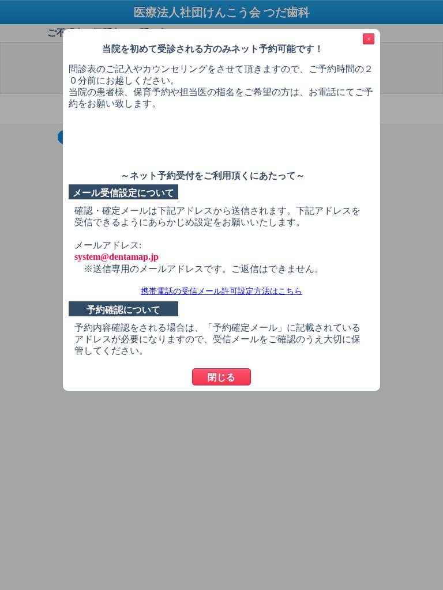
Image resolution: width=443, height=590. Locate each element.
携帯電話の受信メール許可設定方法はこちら (221, 291)
